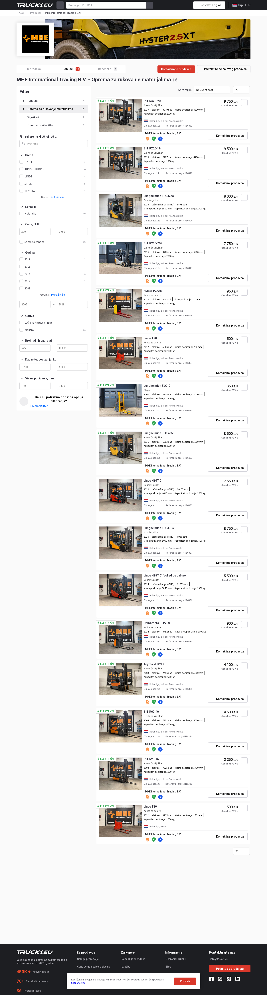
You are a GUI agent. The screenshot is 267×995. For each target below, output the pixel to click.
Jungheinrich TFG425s (159, 196)
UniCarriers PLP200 (157, 623)
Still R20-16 (151, 759)
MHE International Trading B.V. (163, 133)
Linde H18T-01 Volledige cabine (165, 575)
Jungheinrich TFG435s (159, 528)
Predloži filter (39, 406)
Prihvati (185, 981)
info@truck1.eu (219, 959)
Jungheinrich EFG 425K (159, 433)
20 (236, 90)
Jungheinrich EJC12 (157, 385)
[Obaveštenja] (177, 5)
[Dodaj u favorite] (244, 102)
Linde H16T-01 (153, 480)
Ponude (70, 69)
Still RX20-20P (153, 101)
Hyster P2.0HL (153, 291)
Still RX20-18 (152, 148)
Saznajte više (78, 982)
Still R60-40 (151, 711)
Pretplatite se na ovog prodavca (225, 69)
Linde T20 (150, 338)
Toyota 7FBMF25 (155, 664)
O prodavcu (34, 69)
